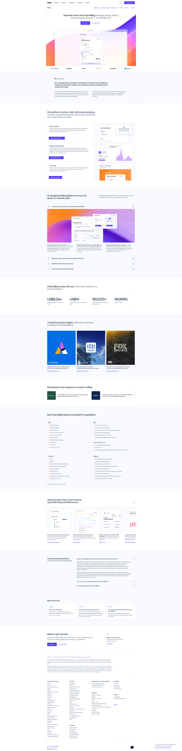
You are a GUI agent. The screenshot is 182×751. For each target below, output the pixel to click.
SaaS (70, 702)
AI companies (72, 704)
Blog (93, 700)
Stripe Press (117, 687)
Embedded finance (74, 690)
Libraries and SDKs (74, 734)
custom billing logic (52, 248)
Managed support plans (120, 698)
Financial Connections (53, 705)
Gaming (71, 707)
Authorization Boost (52, 687)
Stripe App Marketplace (98, 683)
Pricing (87, 2)
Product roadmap (96, 695)
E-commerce (72, 688)
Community (95, 702)
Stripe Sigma (50, 726)
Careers (116, 683)
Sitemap (94, 710)
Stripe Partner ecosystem (98, 685)
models (92, 246)
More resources (96, 714)
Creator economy (74, 705)
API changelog (73, 732)
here (48, 663)
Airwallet (121, 248)
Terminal (49, 731)
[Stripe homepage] (49, 3)
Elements (49, 704)
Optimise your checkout (53, 542)
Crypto (49, 699)
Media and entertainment (76, 712)
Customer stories (96, 698)
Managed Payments (52, 716)
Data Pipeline (50, 702)
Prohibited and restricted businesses (101, 707)
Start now (84, 23)
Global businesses (74, 693)
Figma (94, 248)
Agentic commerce (74, 687)
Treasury (49, 733)
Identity (49, 709)
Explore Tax (102, 542)
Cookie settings (96, 712)
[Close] (179, 746)
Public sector (72, 717)
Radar (48, 722)
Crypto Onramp (51, 700)
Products (56, 2)
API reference (73, 729)
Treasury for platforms (53, 734)
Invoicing (121, 7)
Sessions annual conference (99, 703)
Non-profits (72, 714)
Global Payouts (51, 707)
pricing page (80, 657)
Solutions (63, 2)
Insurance (72, 711)
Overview (96, 7)
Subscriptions (114, 7)
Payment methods (52, 719)
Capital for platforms (52, 692)
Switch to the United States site (163, 747)
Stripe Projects (73, 736)
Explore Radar (76, 542)
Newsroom (116, 685)
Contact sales (129, 2)
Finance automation (74, 692)
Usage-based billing (104, 7)
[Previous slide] (131, 502)
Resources (80, 2)
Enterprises (72, 683)
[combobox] (52, 746)
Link (48, 714)
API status (72, 731)
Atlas (48, 685)
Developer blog (73, 737)
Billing (49, 8)
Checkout (49, 693)
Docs (132, 7)
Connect (49, 697)
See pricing (109, 643)
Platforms (72, 700)
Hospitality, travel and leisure (76, 709)
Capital (49, 690)
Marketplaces (72, 697)
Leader (63, 249)
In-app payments (73, 695)
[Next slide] (134, 502)
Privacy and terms (96, 705)
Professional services (75, 716)
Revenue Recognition (52, 724)
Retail (70, 719)
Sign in (120, 2)
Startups (71, 685)
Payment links (50, 717)
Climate (49, 695)
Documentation (73, 727)
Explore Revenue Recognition (132, 542)
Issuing (49, 712)
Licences (94, 708)
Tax (48, 729)
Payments (49, 721)
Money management (74, 699)
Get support (117, 697)
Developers (71, 2)
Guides (93, 697)
